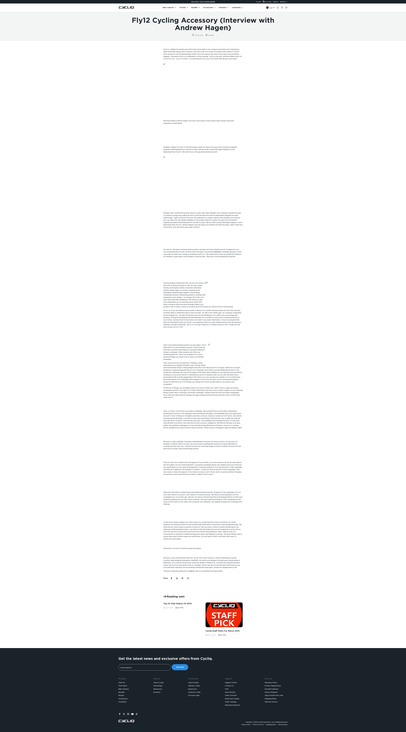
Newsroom (157, 688)
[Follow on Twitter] (124, 714)
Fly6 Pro (121, 682)
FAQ (226, 688)
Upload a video (194, 685)
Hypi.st (191, 570)
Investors (156, 691)
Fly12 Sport (122, 685)
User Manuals (230, 691)
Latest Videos (193, 682)
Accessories (208, 7)
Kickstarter (217, 251)
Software (222, 7)
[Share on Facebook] (171, 578)
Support (275, 1)
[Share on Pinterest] (182, 578)
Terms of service (258, 724)
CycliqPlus (122, 701)
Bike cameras (123, 688)
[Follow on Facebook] (119, 714)
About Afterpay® (271, 691)
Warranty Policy (271, 682)
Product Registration (273, 685)
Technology (157, 685)
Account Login (194, 695)
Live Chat (268, 1)
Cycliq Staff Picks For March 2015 (223, 631)
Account (258, 1)
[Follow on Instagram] (128, 714)
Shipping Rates (270, 698)
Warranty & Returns (232, 704)
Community (236, 7)
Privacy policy (245, 724)
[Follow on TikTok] (136, 714)
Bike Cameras (168, 7)
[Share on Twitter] (177, 578)
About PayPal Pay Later (274, 695)
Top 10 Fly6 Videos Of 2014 (177, 603)
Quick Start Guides (232, 698)
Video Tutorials (231, 695)
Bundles (194, 7)
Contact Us (229, 685)
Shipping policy (271, 724)
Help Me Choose (271, 701)
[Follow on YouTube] (132, 714)
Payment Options (271, 688)
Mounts (121, 695)
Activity (182, 7)
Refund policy (283, 724)
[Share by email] (188, 578)
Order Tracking (230, 701)
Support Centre (231, 682)
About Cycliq (158, 682)
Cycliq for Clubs (194, 691)
